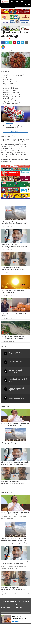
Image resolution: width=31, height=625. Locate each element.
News (11, 1)
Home (4, 25)
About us (18, 605)
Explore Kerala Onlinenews (15, 601)
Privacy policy (5, 607)
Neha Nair (6, 39)
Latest (3, 346)
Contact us (19, 607)
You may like (6, 493)
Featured (5, 407)
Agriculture (19, 1)
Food (10, 25)
